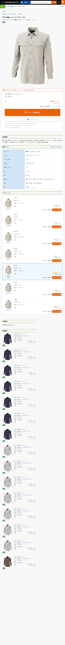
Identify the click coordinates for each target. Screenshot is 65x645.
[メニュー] (59, 2)
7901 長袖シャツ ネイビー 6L (22, 367)
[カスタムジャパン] (10, 2)
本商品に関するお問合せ (55, 146)
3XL (23, 19)
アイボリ (34, 19)
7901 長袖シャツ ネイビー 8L (22, 383)
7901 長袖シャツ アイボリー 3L (23, 447)
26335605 (8, 293)
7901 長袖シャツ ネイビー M (22, 431)
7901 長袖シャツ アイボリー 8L (23, 495)
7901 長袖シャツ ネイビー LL (22, 415)
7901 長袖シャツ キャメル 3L (22, 558)
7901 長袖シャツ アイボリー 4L (23, 463)
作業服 (19, 14)
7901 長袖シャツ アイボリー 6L (23, 479)
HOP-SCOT (10, 19)
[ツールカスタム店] (2, 6)
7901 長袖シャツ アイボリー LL (23, 527)
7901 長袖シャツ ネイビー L (22, 399)
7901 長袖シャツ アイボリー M (22, 542)
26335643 (8, 208)
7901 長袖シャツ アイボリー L (22, 511)
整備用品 (4, 14)
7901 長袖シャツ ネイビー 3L (22, 336)
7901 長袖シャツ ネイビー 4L (22, 351)
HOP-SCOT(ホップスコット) (33, 155)
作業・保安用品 (12, 14)
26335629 (8, 225)
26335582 (8, 259)
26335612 (8, 310)
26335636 (8, 242)
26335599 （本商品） (8, 276)
